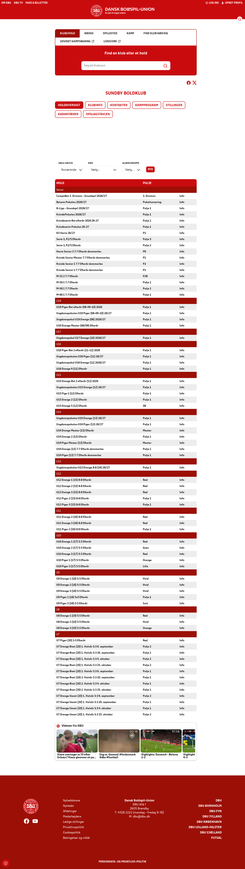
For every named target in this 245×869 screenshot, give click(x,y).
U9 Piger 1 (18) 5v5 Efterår (72, 597)
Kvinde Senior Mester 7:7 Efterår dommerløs (83, 258)
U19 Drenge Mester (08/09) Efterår (77, 326)
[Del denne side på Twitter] (194, 83)
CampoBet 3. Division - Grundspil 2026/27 (81, 196)
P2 (144, 264)
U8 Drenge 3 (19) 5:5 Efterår (73, 628)
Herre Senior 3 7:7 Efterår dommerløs (78, 252)
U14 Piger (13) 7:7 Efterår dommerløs (78, 455)
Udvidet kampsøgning (75, 41)
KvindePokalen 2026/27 (71, 215)
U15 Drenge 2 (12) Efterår (71, 400)
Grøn (146, 548)
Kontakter (119, 105)
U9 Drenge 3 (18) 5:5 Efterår (73, 591)
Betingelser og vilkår (76, 838)
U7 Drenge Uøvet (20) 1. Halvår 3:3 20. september (86, 702)
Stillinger (174, 105)
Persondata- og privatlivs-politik (122, 862)
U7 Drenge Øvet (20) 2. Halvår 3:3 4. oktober (83, 684)
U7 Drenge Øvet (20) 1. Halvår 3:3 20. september (85, 653)
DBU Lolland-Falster (205, 827)
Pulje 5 (147, 239)
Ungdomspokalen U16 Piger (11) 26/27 (79, 357)
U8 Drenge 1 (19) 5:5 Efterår (73, 616)
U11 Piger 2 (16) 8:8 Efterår (72, 529)
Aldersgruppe (130, 163)
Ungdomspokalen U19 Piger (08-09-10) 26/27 (84, 313)
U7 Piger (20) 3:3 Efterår (71, 640)
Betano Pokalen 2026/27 (71, 202)
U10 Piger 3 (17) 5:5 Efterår (72, 566)
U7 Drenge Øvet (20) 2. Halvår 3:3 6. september (84, 671)
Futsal (216, 838)
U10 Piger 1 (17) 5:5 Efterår (72, 560)
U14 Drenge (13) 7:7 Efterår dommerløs (80, 449)
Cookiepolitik (71, 832)
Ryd (150, 169)
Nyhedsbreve (71, 800)
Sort (145, 603)
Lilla (145, 566)
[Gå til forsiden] (122, 11)
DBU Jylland (212, 816)
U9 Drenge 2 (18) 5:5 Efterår (73, 585)
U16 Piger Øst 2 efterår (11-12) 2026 (78, 350)
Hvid (145, 579)
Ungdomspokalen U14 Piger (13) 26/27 (79, 424)
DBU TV (18, 3)
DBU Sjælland (211, 832)
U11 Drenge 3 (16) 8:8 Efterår (73, 523)
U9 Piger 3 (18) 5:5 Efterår (72, 603)
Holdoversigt (69, 105)
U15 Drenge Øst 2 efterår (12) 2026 (77, 381)
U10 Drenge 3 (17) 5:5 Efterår (73, 554)
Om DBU (6, 3)
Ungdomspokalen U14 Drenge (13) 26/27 (81, 418)
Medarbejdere (72, 816)
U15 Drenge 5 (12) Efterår (71, 406)
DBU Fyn (215, 811)
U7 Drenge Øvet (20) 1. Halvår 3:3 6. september (84, 647)
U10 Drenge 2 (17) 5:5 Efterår (73, 548)
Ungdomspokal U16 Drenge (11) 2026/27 (81, 363)
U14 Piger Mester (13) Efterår (74, 443)
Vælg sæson (65, 163)
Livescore (110, 41)
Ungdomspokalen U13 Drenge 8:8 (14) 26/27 (83, 468)
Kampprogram (146, 105)
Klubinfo (95, 105)
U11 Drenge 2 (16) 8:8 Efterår (73, 517)
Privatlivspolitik (73, 827)
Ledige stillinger (73, 822)
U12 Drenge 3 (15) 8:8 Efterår (73, 492)
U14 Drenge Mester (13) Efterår (75, 431)
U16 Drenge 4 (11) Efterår (71, 369)
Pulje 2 (147, 245)
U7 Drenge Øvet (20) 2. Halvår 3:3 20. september (85, 677)
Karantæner (68, 114)
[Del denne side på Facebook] (189, 83)
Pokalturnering (152, 202)
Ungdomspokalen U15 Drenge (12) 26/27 (81, 387)
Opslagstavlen (98, 114)
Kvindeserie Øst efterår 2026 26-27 (77, 221)
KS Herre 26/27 (65, 233)
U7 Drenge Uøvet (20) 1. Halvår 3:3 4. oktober (83, 708)
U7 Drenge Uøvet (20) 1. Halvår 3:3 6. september (85, 696)
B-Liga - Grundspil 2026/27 (72, 208)
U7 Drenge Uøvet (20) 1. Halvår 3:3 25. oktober (84, 715)
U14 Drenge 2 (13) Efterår (71, 437)
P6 (144, 252)
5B (144, 406)
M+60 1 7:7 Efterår (67, 295)
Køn (90, 163)
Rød (145, 480)
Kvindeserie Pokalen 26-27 (72, 227)
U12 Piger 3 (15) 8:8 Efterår (72, 505)
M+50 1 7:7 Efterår (67, 282)
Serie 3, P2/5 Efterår (68, 239)
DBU (219, 800)
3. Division (149, 196)
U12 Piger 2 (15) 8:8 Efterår (72, 498)
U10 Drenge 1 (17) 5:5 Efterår (73, 542)
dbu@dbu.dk (141, 816)
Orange (147, 560)
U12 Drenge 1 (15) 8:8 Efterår (73, 480)
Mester (147, 431)
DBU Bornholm (210, 806)
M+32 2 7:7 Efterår (67, 276)
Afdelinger (70, 811)
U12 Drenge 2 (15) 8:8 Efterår (73, 486)
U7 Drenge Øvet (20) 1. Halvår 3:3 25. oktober (83, 665)
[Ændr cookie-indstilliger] (6, 863)
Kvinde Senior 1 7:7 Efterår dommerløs (79, 264)
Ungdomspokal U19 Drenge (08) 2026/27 (81, 319)
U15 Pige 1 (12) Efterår (70, 394)
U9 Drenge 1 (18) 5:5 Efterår (73, 579)
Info (182, 196)
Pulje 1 (147, 208)
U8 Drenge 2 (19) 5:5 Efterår (73, 622)
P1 (144, 233)
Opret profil (234, 3)
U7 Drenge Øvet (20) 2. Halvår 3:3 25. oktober (83, 690)
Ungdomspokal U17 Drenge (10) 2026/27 (81, 338)
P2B (145, 276)
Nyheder (68, 806)
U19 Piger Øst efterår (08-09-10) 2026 (79, 307)
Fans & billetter (37, 3)
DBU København (209, 822)
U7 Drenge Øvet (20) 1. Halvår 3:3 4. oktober (83, 659)
